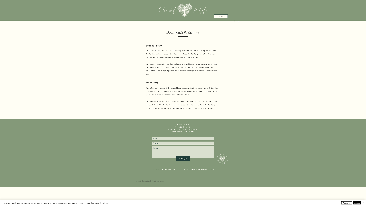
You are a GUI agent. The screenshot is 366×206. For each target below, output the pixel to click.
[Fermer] (364, 202)
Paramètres (346, 203)
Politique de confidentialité (102, 203)
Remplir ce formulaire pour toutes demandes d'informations (183, 130)
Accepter (357, 203)
